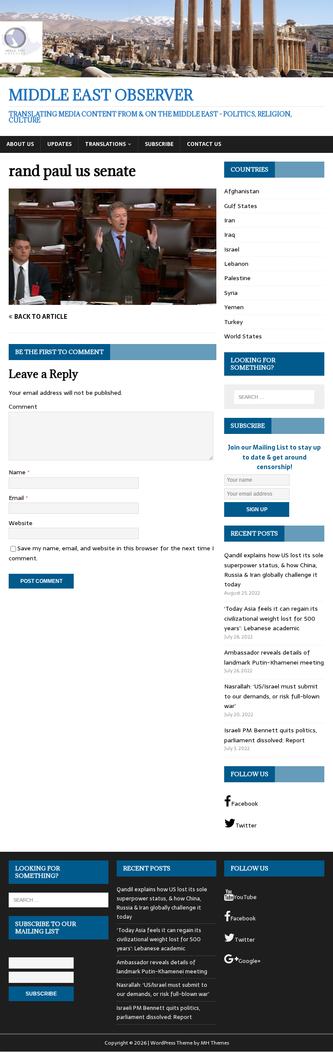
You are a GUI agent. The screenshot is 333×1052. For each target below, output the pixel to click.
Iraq (229, 234)
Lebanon (236, 263)
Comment (23, 406)
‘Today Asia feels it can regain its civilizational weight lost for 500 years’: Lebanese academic (271, 618)
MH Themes (215, 1043)
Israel (231, 249)
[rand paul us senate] (112, 300)
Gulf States (240, 206)
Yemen (234, 307)
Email (17, 498)
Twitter (246, 825)
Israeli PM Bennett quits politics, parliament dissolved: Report (270, 734)
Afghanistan (241, 191)
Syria (231, 293)
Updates (59, 144)
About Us (20, 144)
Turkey (233, 322)
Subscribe (159, 144)
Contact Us (204, 144)
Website (21, 523)
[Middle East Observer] (166, 72)
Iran (229, 220)
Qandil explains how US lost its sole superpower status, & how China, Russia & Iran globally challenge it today (273, 569)
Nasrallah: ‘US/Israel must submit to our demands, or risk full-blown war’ (272, 696)
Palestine (237, 278)
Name (18, 472)
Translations (105, 144)
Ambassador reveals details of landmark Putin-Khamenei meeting (274, 657)
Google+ (249, 961)
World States (243, 336)
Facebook (244, 803)
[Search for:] (274, 397)
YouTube (245, 897)
